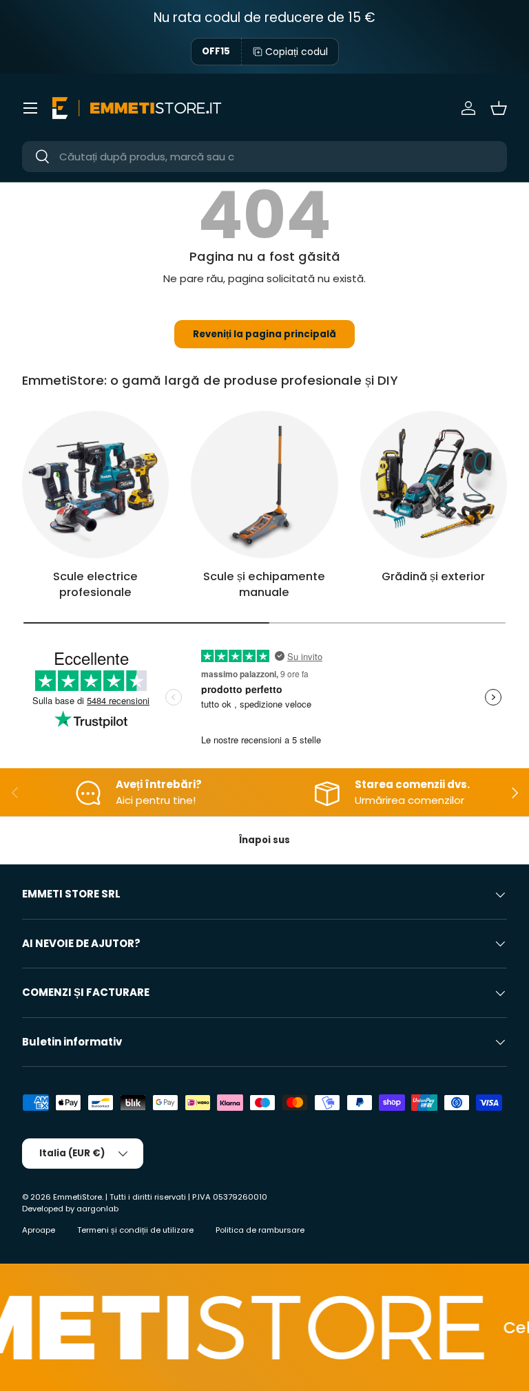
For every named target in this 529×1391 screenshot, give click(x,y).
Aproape (38, 1229)
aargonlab (97, 1208)
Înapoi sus (264, 840)
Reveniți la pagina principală (264, 334)
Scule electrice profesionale (95, 584)
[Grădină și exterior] (433, 484)
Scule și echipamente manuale (264, 584)
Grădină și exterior (433, 576)
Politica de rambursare (260, 1229)
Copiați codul (296, 52)
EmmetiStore (77, 1196)
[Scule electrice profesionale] (95, 484)
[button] (499, 108)
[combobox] (264, 156)
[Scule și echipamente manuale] (264, 484)
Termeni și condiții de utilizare (135, 1229)
